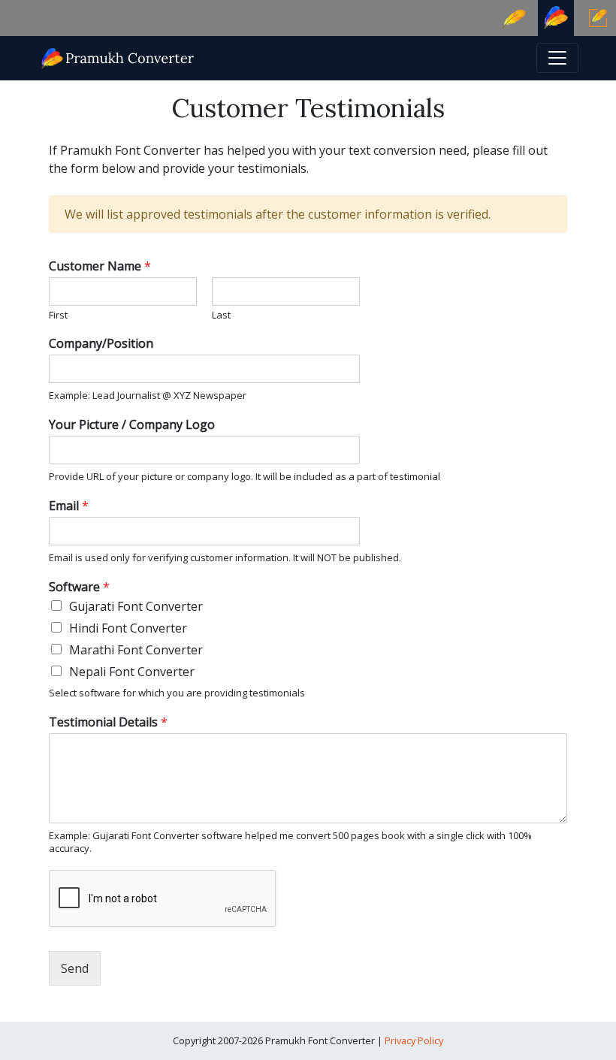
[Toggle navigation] (557, 58)
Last (221, 315)
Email (69, 506)
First (58, 315)
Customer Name (100, 266)
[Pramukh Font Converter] (118, 57)
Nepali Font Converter (132, 671)
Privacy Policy (414, 1040)
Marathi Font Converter (136, 650)
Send (75, 968)
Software (79, 587)
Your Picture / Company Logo (132, 425)
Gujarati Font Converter (136, 606)
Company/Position (101, 344)
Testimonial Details (108, 722)
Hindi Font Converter (128, 628)
